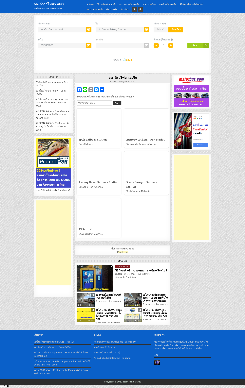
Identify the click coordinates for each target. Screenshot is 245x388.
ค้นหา (117, 103)
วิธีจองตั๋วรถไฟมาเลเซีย (106, 4)
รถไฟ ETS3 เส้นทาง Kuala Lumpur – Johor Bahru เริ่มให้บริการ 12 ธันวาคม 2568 (109, 314)
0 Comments (145, 274)
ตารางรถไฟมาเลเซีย (103, 352)
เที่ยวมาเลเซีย (111, 9)
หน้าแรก (90, 4)
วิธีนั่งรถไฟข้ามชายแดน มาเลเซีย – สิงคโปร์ (141, 270)
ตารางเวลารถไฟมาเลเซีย (129, 4)
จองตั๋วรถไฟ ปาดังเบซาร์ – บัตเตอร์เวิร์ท (108, 296)
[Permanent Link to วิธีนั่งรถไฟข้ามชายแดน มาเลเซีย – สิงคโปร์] (95, 278)
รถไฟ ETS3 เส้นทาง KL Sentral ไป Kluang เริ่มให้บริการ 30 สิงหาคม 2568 (155, 312)
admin (114, 81)
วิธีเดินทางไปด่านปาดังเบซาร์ (191, 4)
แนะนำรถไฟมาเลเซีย (167, 4)
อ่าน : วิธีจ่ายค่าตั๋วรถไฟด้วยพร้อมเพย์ (53, 190)
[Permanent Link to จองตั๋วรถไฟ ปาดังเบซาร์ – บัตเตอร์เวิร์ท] (86, 300)
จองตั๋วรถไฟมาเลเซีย (49, 3)
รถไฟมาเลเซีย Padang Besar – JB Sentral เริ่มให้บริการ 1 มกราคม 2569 (155, 297)
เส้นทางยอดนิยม (149, 4)
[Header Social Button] (134, 9)
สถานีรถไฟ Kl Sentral (105, 347)
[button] (99, 128)
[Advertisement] (53, 242)
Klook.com (122, 252)
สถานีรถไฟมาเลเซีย (95, 9)
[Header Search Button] (140, 9)
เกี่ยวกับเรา (125, 9)
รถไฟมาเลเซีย (124, 266)
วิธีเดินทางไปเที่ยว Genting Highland (112, 358)
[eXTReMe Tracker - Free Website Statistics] (157, 364)
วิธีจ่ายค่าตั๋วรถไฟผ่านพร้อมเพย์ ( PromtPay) (115, 342)
